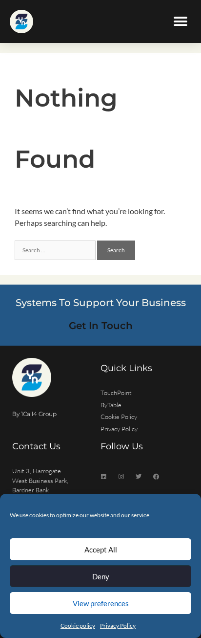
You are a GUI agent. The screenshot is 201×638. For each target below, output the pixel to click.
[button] (180, 22)
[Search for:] (56, 249)
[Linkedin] (103, 477)
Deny (100, 576)
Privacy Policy (118, 625)
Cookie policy (77, 625)
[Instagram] (121, 477)
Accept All (100, 549)
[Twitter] (138, 477)
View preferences (101, 603)
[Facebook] (156, 477)
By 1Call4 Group (34, 414)
